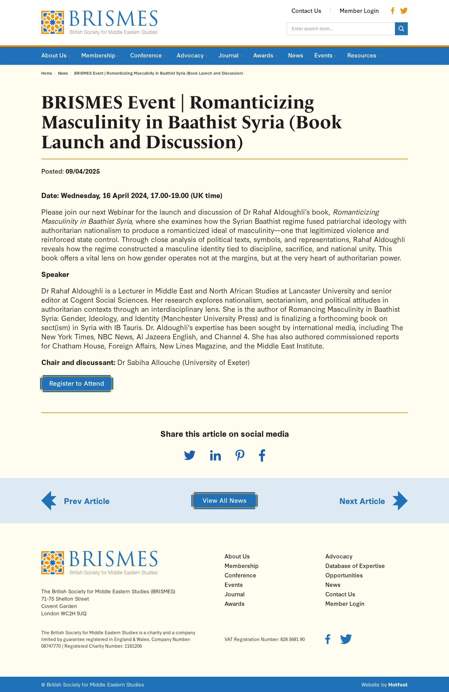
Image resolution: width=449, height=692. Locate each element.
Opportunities (344, 575)
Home (46, 72)
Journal (234, 594)
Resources (361, 55)
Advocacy (338, 556)
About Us (237, 556)
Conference (240, 575)
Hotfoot (398, 684)
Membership (241, 565)
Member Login (344, 603)
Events (233, 584)
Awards (234, 603)
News (63, 72)
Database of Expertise (355, 565)
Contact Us (340, 594)
